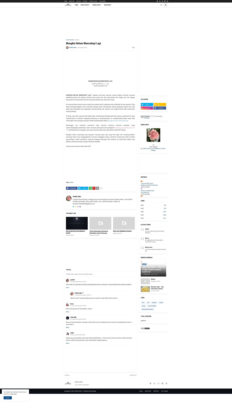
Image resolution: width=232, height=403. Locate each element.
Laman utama (70, 39)
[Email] (97, 188)
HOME (65, 1)
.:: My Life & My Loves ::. (147, 183)
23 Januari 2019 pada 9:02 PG (77, 335)
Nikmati (153, 279)
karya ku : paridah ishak (147, 190)
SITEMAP (85, 1)
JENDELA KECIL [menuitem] (96, 5)
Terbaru (67, 375)
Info (148, 302)
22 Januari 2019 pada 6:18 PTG (78, 305)
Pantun (161, 302)
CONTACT (78, 1)
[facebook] (164, 1)
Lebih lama (133, 375)
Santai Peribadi (152, 306)
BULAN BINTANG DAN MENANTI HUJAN (75, 232)
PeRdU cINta (77, 196)
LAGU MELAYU (145, 192)
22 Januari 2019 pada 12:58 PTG (83, 295)
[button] (161, 5)
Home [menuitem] (76, 5)
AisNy (72, 333)
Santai (77, 39)
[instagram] (162, 1)
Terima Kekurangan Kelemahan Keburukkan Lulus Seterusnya (99, 232)
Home (141, 391)
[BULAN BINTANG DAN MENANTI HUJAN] (77, 223)
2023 (153, 215)
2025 (153, 208)
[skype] (167, 1)
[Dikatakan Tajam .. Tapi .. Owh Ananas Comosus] (145, 289)
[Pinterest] (93, 188)
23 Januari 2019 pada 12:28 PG (78, 319)
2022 (153, 218)
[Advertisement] (116, 22)
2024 (153, 211)
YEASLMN (73, 317)
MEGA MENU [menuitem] (107, 5)
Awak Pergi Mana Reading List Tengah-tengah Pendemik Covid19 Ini (153, 269)
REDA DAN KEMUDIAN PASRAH (122, 231)
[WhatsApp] (90, 188)
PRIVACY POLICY (93, 1)
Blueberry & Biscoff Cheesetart (149, 185)
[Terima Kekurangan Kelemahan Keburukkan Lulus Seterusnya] (100, 223)
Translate (146, 118)
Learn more (13, 394)
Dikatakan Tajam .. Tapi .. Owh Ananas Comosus (157, 288)
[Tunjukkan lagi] (101, 188)
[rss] (159, 1)
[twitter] (157, 1)
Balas (67, 287)
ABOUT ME (71, 1)
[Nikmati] (145, 281)
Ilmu (143, 302)
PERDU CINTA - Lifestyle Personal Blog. (85, 391)
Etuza (72, 304)
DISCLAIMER (102, 1)
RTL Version (164, 391)
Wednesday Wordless (147, 309)
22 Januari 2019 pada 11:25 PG (78, 281)
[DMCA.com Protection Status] (145, 329)
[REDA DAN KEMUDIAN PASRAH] (124, 223)
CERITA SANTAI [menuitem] (85, 5)
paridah (72, 280)
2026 (153, 205)
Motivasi (154, 302)
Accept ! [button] (7, 398)
